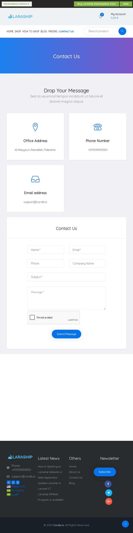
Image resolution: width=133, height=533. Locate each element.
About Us (74, 472)
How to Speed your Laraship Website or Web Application (50, 472)
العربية (14, 494)
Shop (18, 31)
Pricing (52, 31)
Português (17, 490)
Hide (126, 3)
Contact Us (66, 31)
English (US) (18, 486)
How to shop (31, 31)
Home (10, 31)
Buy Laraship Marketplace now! (96, 3)
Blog (44, 31)
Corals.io (58, 525)
